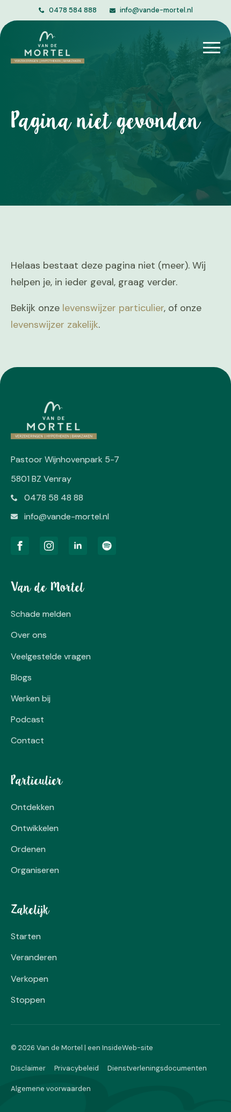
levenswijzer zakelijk (54, 324)
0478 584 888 (73, 10)
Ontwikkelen (35, 828)
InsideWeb (119, 1047)
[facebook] (20, 546)
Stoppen (28, 999)
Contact (27, 740)
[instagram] (49, 546)
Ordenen (28, 849)
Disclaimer (28, 1068)
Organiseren (35, 870)
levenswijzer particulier (113, 307)
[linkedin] (78, 546)
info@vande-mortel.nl (156, 10)
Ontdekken (32, 807)
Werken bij (30, 698)
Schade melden (41, 614)
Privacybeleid (76, 1068)
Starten (26, 936)
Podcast (27, 719)
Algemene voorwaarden (51, 1088)
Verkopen (29, 978)
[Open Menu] (211, 47)
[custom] (107, 546)
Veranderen (34, 957)
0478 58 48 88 (53, 497)
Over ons (29, 635)
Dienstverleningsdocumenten (157, 1068)
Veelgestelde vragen (51, 656)
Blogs (21, 677)
